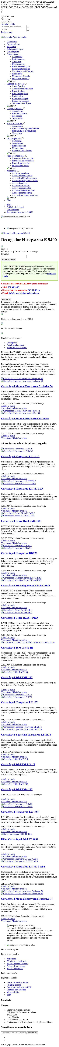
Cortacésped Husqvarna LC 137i (19, 702)
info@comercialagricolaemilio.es (24, 293)
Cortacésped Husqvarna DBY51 (19, 553)
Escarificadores (18, 91)
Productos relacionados (17, 347)
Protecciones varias (20, 165)
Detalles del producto (16, 345)
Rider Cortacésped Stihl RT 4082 (19, 839)
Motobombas (17, 148)
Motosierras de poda (21, 76)
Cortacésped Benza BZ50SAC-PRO (21, 521)
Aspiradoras (17, 111)
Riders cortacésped (20, 98)
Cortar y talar (13, 54)
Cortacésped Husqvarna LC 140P (20, 811)
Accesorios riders (19, 183)
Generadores (17, 143)
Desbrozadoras (13, 44)
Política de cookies (15, 968)
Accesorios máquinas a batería (25, 180)
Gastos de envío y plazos (17, 982)
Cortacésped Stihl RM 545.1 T (18, 764)
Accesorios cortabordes (22, 175)
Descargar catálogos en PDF (19, 987)
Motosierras (12, 41)
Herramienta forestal (21, 69)
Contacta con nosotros (16, 990)
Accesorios (12, 171)
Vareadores (17, 133)
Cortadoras (17, 141)
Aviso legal (11, 959)
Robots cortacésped (15, 49)
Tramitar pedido (8, 24)
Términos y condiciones (17, 961)
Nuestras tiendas (14, 985)
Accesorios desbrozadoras (23, 190)
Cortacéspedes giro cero (22, 89)
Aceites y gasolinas (20, 173)
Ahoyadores (17, 126)
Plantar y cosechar (15, 123)
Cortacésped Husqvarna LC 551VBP (22, 488)
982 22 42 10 (34, 290)
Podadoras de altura (20, 78)
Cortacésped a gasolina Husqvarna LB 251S (26, 734)
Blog (9, 200)
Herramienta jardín (20, 93)
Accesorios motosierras (22, 193)
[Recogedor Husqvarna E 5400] (15, 233)
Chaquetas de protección (22, 158)
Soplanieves (17, 118)
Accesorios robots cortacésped (25, 195)
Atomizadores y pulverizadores (25, 128)
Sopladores (11, 46)
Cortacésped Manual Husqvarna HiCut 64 (25, 418)
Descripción (12, 343)
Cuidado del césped (15, 84)
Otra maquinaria (14, 138)
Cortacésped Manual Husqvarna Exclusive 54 (27, 386)
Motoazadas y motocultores (24, 131)
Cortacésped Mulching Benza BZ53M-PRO (25, 585)
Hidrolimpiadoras (19, 113)
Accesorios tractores (21, 185)
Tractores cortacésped (21, 103)
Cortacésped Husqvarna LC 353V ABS (23, 866)
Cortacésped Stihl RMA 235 (17, 789)
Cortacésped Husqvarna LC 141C (20, 456)
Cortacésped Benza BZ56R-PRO (19, 617)
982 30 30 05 (13, 287)
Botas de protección (20, 163)
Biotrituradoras (18, 59)
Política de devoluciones (17, 963)
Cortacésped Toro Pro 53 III (17, 647)
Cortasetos (16, 61)
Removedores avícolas (22, 150)
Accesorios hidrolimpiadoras (24, 178)
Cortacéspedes (13, 51)
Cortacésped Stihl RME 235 (17, 677)
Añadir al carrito (8, 259)
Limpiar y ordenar (15, 108)
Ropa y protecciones (16, 156)
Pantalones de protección (23, 161)
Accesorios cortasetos (21, 188)
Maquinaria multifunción (22, 71)
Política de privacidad (16, 966)
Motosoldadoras (19, 146)
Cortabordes (17, 96)
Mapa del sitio (13, 992)
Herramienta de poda (21, 66)
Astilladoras (17, 56)
